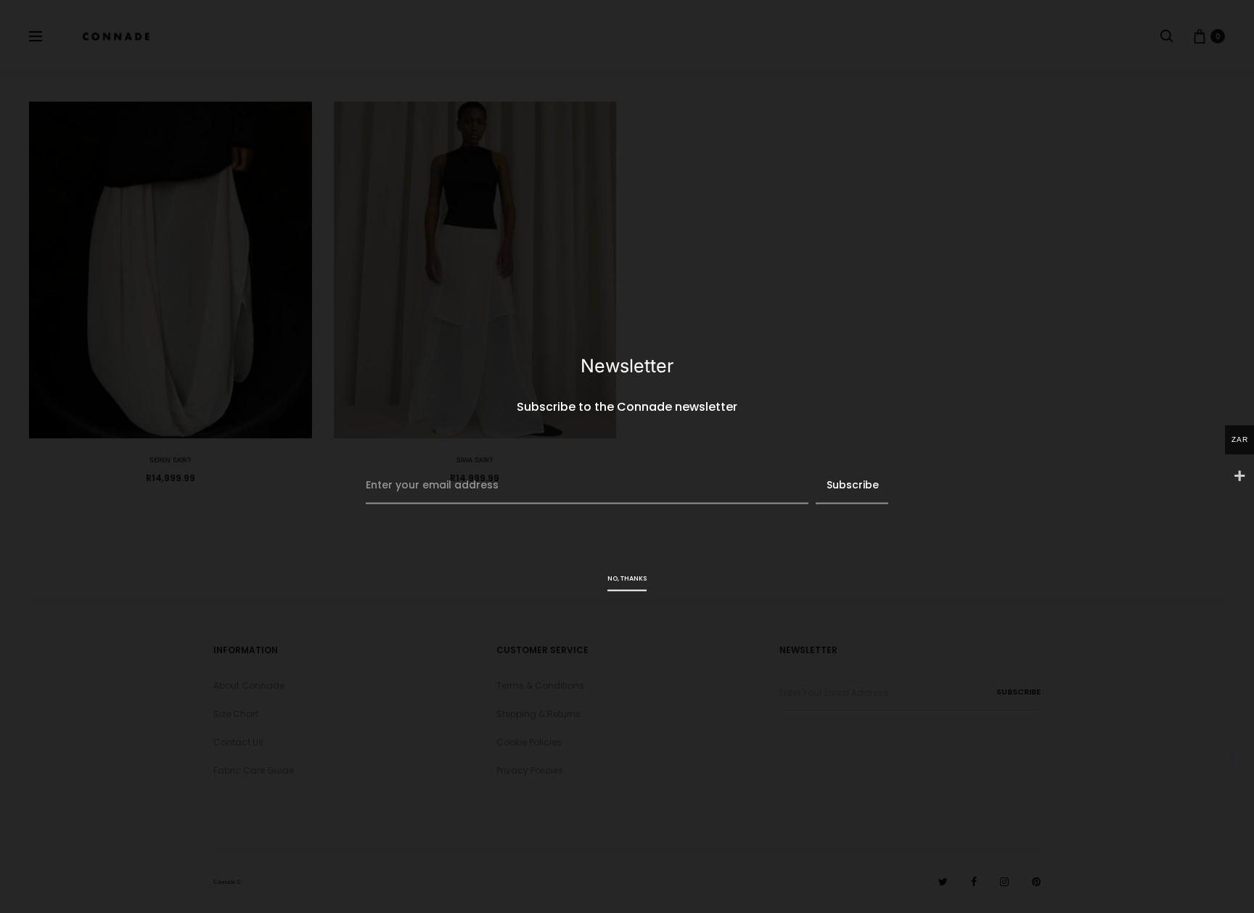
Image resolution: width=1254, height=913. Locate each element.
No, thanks (627, 578)
